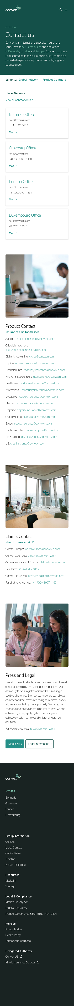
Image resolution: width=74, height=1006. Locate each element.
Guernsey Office (22, 147)
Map (11, 132)
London (25, 51)
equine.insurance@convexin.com (34, 363)
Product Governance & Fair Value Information (31, 913)
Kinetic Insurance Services (20, 962)
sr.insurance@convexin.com (39, 416)
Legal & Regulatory (16, 907)
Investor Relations (15, 864)
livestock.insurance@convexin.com (38, 396)
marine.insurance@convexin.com (34, 403)
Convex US (12, 956)
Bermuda (13, 51)
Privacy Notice (14, 929)
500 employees (31, 47)
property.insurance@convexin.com (36, 410)
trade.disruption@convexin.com (44, 430)
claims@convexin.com (53, 562)
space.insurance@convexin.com (33, 423)
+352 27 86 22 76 (18, 226)
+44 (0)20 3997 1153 (20, 159)
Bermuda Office (22, 114)
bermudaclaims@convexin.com (46, 575)
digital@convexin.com (42, 356)
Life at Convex (14, 847)
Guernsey (11, 803)
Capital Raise (13, 853)
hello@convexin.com (19, 120)
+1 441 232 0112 (18, 125)
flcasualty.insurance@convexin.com (44, 369)
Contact (10, 841)
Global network (28, 79)
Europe (40, 51)
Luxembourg (13, 814)
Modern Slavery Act (17, 901)
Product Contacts (54, 79)
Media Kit (14, 743)
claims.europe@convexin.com (42, 548)
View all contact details (19, 99)
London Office (21, 181)
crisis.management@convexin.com (26, 349)
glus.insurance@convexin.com (28, 443)
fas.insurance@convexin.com (50, 376)
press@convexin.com (42, 728)
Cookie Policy (13, 935)
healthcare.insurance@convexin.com (40, 383)
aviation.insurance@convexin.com (35, 338)
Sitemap (10, 886)
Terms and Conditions (18, 940)
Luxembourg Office (25, 215)
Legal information (38, 743)
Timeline (10, 859)
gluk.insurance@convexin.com (39, 436)
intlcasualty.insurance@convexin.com (42, 389)
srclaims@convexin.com (42, 555)
